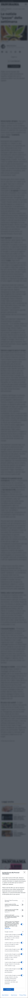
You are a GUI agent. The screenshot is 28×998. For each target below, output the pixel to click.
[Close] (24, 872)
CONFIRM (8, 989)
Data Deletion (5, 995)
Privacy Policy (22, 995)
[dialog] (14, 934)
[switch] (22, 904)
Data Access (14, 995)
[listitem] (14, 901)
